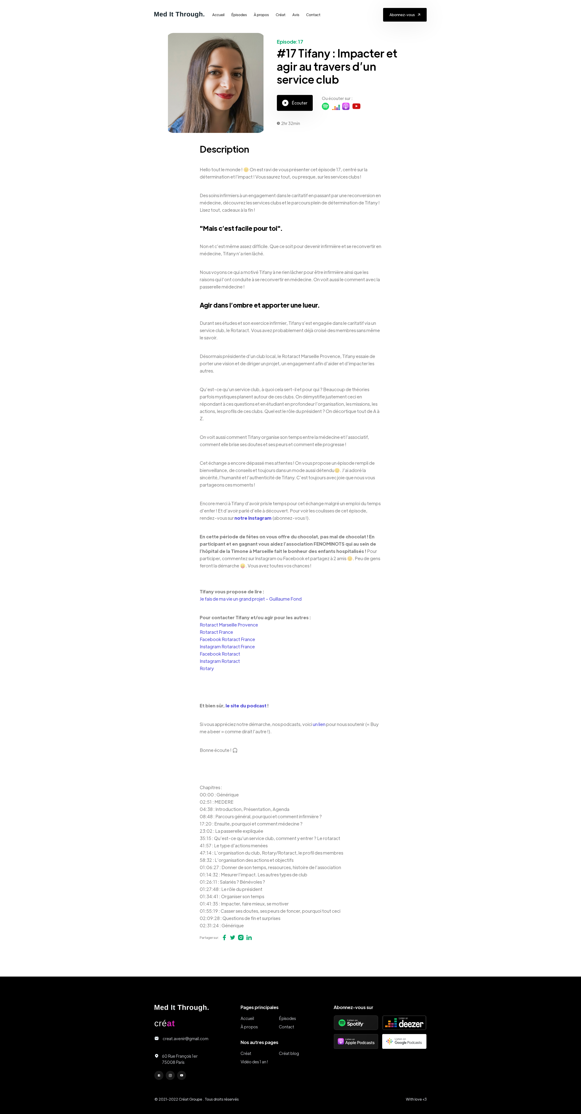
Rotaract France (216, 632)
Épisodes (239, 14)
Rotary (207, 668)
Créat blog (289, 1053)
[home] (179, 14)
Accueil (218, 14)
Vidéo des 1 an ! (254, 1061)
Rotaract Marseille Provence (229, 624)
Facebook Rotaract (220, 653)
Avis (295, 14)
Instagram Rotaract (220, 661)
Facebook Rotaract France (227, 639)
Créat (281, 14)
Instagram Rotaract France (227, 646)
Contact (313, 14)
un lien (319, 724)
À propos (261, 14)
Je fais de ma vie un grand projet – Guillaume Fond (251, 599)
